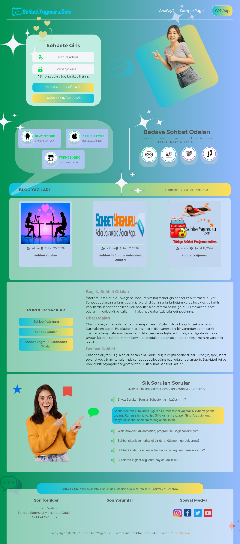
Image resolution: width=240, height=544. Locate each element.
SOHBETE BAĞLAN (63, 87)
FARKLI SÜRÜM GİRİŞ (63, 98)
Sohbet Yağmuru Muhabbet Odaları (46, 344)
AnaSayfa (167, 10)
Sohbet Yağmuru (46, 321)
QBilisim (183, 533)
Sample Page (192, 10)
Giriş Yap (222, 10)
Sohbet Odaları (46, 332)
